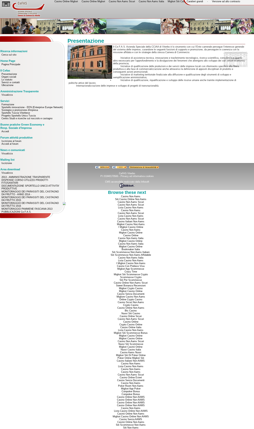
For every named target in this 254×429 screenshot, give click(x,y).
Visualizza (7, 94)
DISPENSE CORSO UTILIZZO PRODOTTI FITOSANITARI (24, 181)
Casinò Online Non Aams (130, 413)
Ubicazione (7, 85)
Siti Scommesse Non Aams (131, 424)
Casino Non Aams (130, 196)
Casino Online (130, 235)
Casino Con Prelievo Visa (130, 266)
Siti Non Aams (131, 427)
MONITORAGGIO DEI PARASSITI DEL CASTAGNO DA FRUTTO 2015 (30, 199)
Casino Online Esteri (131, 377)
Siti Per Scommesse (131, 280)
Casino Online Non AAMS (131, 397)
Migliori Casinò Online (130, 346)
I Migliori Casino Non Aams (130, 263)
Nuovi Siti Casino (130, 313)
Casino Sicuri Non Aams (131, 302)
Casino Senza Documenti (130, 293)
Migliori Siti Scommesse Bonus (131, 333)
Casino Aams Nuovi (130, 352)
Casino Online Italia (130, 327)
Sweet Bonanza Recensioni (131, 285)
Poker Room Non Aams (130, 385)
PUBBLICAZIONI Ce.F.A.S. (16, 211)
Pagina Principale (10, 64)
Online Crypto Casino (130, 299)
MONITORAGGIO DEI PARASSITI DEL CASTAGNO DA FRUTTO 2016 (30, 204)
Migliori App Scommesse (130, 268)
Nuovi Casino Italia (131, 349)
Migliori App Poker (131, 388)
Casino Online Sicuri (131, 316)
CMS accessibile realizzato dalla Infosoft (127, 181)
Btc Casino (131, 310)
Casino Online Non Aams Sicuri (131, 282)
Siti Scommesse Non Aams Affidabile (131, 255)
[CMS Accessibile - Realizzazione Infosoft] (127, 187)
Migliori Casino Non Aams (131, 224)
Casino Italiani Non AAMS (131, 360)
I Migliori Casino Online (130, 227)
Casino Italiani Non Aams (130, 221)
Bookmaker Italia (131, 249)
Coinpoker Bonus (131, 391)
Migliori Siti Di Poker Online (131, 355)
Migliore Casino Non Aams (131, 296)
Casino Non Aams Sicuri (131, 202)
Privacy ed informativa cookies (137, 176)
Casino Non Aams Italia (130, 238)
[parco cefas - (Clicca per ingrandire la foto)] (89, 78)
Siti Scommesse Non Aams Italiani (130, 252)
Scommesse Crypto (131, 277)
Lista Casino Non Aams (130, 207)
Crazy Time (131, 271)
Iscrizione (6, 163)
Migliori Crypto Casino (131, 288)
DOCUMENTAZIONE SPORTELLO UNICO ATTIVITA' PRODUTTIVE (30, 187)
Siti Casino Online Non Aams (130, 199)
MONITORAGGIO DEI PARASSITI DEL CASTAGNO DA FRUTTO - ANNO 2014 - (30, 193)
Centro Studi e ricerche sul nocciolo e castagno (26, 118)
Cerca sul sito (8, 54)
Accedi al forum (9, 143)
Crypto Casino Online (130, 324)
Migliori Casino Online (130, 232)
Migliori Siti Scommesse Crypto (131, 274)
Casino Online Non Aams (130, 307)
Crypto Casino (130, 305)
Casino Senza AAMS (130, 419)
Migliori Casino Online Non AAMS (131, 416)
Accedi (5, 131)
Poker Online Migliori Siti (131, 358)
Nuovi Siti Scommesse (130, 344)
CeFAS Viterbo (127, 173)
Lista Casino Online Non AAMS (131, 411)
